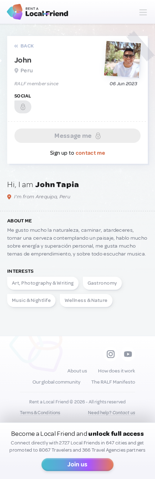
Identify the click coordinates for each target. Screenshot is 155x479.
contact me (90, 153)
